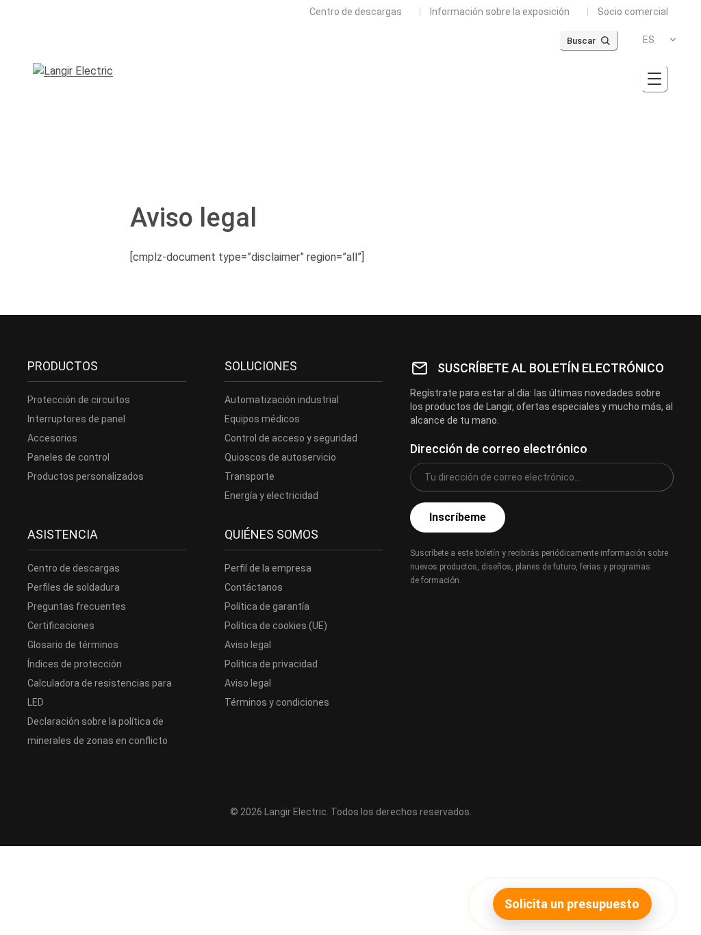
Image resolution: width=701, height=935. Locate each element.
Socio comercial (633, 11)
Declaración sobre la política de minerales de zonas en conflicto (97, 731)
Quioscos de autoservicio (280, 457)
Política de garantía (267, 606)
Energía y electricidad (271, 495)
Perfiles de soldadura (73, 587)
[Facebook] (419, 610)
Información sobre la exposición (500, 11)
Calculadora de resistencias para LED (99, 693)
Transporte (250, 476)
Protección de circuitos (78, 399)
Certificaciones (60, 625)
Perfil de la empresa (268, 568)
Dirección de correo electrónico (498, 448)
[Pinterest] (510, 610)
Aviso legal (248, 644)
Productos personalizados (85, 476)
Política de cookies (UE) (276, 625)
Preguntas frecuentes (76, 606)
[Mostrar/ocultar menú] (654, 78)
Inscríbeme (457, 517)
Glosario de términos (72, 644)
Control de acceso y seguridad (291, 438)
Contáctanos (254, 587)
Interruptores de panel (76, 418)
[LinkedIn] (479, 610)
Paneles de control (68, 457)
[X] (449, 610)
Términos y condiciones (277, 702)
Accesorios (52, 438)
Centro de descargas (355, 11)
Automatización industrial (282, 399)
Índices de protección (74, 663)
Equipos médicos (262, 418)
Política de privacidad (271, 663)
